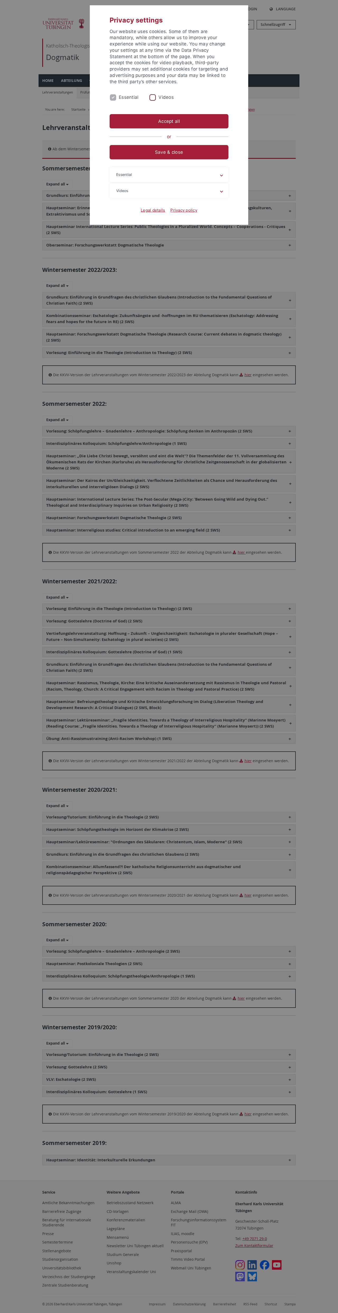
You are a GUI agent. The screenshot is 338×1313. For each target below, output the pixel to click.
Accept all (169, 121)
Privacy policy (183, 210)
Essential (128, 97)
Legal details (153, 210)
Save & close (169, 152)
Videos (166, 97)
